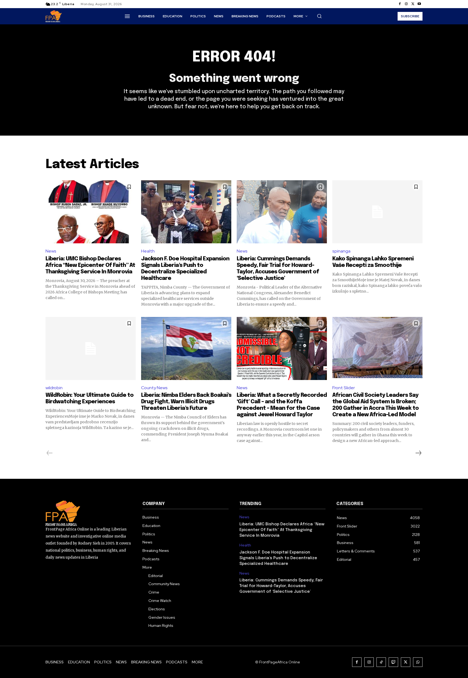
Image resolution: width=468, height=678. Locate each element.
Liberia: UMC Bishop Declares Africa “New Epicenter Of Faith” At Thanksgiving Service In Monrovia (90, 265)
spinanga (341, 251)
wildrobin (54, 388)
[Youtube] (419, 4)
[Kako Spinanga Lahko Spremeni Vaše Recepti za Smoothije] (377, 211)
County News (154, 388)
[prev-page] (50, 453)
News (51, 251)
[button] (319, 16)
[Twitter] (413, 4)
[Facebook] (399, 4)
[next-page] (418, 453)
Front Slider (343, 388)
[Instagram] (406, 4)
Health (148, 251)
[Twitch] (393, 662)
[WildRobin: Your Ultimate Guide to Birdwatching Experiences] (91, 348)
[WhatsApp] (417, 662)
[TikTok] (381, 662)
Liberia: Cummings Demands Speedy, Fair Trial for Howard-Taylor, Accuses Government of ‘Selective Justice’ (281, 586)
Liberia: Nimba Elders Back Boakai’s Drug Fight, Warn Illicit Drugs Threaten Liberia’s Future (186, 401)
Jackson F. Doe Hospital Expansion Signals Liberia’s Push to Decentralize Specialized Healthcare (278, 558)
